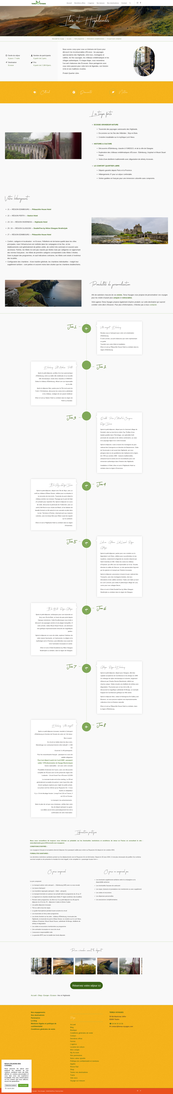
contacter (153, 305)
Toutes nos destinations (79, 1072)
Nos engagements (38, 1012)
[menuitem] (69, 3)
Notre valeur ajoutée (77, 1058)
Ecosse (53, 995)
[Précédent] (35, 966)
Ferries (72, 1041)
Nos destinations (37, 1015)
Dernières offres (76, 1039)
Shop (40, 995)
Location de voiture (77, 1047)
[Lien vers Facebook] (140, 2)
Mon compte (74, 1050)
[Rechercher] (130, 3)
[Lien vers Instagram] (137, 2)
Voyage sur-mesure (77, 1081)
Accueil (33, 995)
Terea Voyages (41, 1091)
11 (94, 974)
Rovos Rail (74, 1067)
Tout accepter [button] (23, 1085)
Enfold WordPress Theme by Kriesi (54, 1091)
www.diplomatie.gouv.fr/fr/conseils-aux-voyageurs (47, 843)
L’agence (73, 1044)
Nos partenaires (76, 1055)
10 (93, 974)
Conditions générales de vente (81, 1033)
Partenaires (35, 1018)
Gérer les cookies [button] (11, 1085)
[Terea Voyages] (38, 3)
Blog (71, 1027)
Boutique (73, 1030)
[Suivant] (138, 966)
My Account (74, 1053)
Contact (73, 1036)
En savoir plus (9, 1088)
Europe (46, 995)
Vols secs (73, 1078)
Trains (72, 1075)
